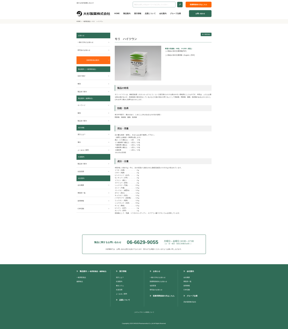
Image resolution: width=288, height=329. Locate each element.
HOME (117, 13)
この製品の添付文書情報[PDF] (175, 51)
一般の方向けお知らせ (85, 42)
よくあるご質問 (83, 150)
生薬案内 (81, 157)
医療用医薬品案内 (93, 60)
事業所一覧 (82, 193)
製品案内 (126, 13)
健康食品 (79, 281)
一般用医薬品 (86, 21)
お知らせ (156, 271)
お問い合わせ (200, 13)
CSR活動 (81, 208)
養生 (79, 142)
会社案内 (162, 13)
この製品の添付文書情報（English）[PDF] (180, 55)
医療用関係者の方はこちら (164, 296)
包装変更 (153, 286)
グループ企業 (175, 13)
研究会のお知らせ (84, 50)
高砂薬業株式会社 (189, 302)
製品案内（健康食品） (86, 98)
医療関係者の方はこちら (198, 4)
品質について (150, 13)
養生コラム (120, 286)
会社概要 (81, 185)
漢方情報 (137, 13)
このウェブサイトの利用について (144, 312)
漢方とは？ (82, 134)
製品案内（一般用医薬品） (87, 69)
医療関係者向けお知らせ (158, 281)
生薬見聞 (119, 290)
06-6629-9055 (142, 242)
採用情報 (81, 201)
